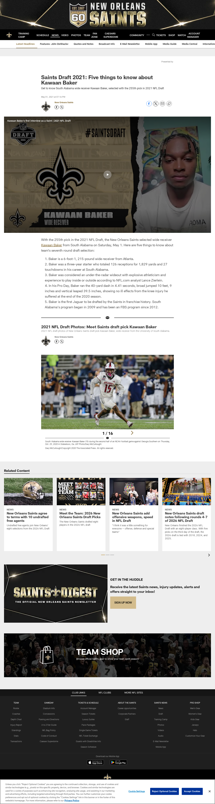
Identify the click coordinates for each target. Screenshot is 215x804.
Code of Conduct (49, 736)
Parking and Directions (49, 719)
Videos (161, 730)
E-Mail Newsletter (161, 741)
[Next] (132, 433)
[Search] (153, 35)
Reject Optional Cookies (164, 791)
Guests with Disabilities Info (88, 741)
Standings (16, 730)
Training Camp (160, 719)
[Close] (209, 791)
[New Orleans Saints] (107, 778)
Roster (16, 708)
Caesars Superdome (49, 741)
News (160, 708)
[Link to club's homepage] (9, 35)
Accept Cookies (192, 791)
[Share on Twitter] (155, 105)
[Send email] (162, 105)
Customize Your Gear (195, 736)
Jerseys (195, 725)
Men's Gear (195, 708)
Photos (161, 725)
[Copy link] (169, 104)
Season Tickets (88, 714)
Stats (16, 736)
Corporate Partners (127, 714)
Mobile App (161, 747)
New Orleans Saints (64, 102)
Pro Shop (195, 703)
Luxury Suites (88, 719)
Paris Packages (88, 725)
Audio (160, 736)
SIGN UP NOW (123, 602)
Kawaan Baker (51, 245)
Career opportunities (127, 708)
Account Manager (88, 708)
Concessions (49, 714)
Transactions (16, 741)
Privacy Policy (71, 800)
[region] (107, 791)
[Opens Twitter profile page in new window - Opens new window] (62, 107)
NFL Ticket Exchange (88, 736)
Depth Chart (16, 719)
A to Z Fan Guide (48, 725)
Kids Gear (195, 719)
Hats (195, 730)
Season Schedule (88, 747)
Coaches (16, 714)
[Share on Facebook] (149, 105)
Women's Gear (195, 714)
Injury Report (16, 725)
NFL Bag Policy (49, 730)
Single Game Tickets (88, 730)
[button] (107, 175)
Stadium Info (49, 708)
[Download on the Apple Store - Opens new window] (95, 763)
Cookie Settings (136, 791)
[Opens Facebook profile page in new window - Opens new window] (57, 107)
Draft (161, 714)
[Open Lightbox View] (107, 404)
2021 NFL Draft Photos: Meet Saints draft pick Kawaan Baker (99, 326)
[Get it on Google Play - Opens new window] (118, 764)
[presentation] (209, 555)
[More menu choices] (148, 35)
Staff (127, 719)
